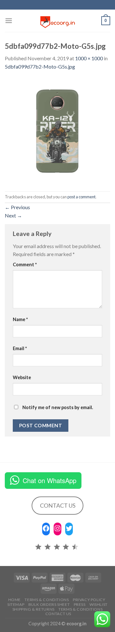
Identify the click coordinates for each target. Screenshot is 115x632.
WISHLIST (98, 604)
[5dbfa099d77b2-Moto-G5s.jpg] (57, 130)
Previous (17, 207)
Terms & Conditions (47, 599)
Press (80, 604)
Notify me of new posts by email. (57, 407)
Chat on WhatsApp (49, 480)
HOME (14, 599)
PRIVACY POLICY (89, 599)
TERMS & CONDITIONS (80, 609)
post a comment (81, 196)
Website (22, 377)
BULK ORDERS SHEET (49, 604)
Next (13, 215)
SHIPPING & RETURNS (33, 609)
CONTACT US (57, 505)
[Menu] (8, 20)
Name (20, 319)
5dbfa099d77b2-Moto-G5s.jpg (40, 66)
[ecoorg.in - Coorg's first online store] (57, 21)
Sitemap (15, 604)
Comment (25, 264)
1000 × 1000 (89, 58)
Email (20, 348)
